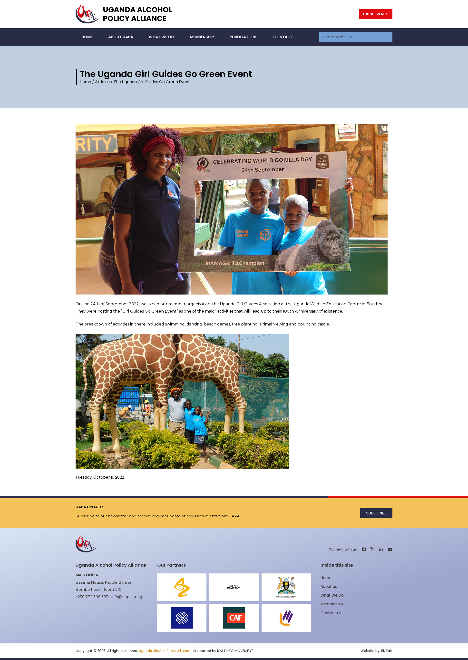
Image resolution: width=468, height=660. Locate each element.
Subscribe (376, 513)
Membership (202, 37)
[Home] (88, 14)
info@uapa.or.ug (126, 596)
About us (329, 586)
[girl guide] (234, 209)
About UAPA (120, 37)
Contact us (331, 612)
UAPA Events (376, 14)
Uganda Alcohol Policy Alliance (137, 14)
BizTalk (386, 650)
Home (87, 37)
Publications (244, 37)
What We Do (161, 37)
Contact (283, 37)
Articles (102, 82)
